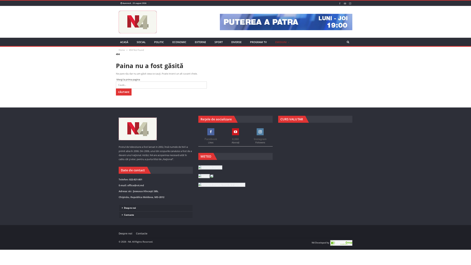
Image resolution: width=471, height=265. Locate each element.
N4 (313, 242)
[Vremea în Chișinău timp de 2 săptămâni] (221, 185)
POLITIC (159, 42)
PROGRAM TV (258, 42)
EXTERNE (200, 42)
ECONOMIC (179, 42)
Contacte (129, 214)
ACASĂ (124, 42)
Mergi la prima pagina (128, 79)
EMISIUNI (281, 42)
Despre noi (130, 207)
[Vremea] (205, 176)
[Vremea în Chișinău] (210, 167)
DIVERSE (236, 42)
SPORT (219, 42)
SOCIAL (141, 42)
